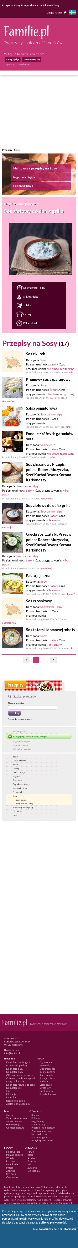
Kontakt (35, 1115)
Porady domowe (48, 1094)
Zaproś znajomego (41, 1131)
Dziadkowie (46, 1084)
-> (53, 659)
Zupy (15, 756)
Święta (9, 1167)
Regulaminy (37, 1121)
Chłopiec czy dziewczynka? (20, 1078)
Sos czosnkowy (39, 601)
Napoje (16, 776)
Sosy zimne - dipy (34, 287)
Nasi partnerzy (39, 1134)
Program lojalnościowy (43, 1127)
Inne (15, 815)
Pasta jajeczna (38, 575)
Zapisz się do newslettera (17, 64)
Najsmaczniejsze (23, 185)
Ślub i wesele (46, 1075)
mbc (69, 426)
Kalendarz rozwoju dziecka (20, 1084)
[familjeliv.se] (72, 13)
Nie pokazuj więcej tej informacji (54, 1229)
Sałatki (16, 764)
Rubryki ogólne (48, 1071)
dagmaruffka (9, 622)
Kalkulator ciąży (14, 1071)
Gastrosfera (8, 401)
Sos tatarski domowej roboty (50, 629)
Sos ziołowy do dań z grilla (33, 211)
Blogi (30, 1154)
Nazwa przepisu (16, 703)
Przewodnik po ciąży (16, 1065)
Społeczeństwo (14, 1121)
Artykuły (32, 1158)
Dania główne (19, 760)
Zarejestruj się (31, 59)
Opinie (10, 1115)
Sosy (43, 360)
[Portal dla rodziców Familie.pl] (26, 37)
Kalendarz (11, 1097)
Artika (70, 648)
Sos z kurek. (36, 354)
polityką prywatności (52, 1222)
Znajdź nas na (54, 12)
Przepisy (7, 149)
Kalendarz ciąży (14, 1068)
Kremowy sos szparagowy (48, 379)
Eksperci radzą (47, 1068)
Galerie (31, 1161)
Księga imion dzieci (16, 1081)
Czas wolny (12, 1177)
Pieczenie (17, 780)
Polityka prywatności (42, 1140)
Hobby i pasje (13, 1124)
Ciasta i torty (19, 772)
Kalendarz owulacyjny (18, 1062)
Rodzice (44, 1081)
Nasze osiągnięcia (41, 1137)
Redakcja (48, 498)
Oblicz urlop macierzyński (19, 1075)
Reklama (36, 1118)
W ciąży (10, 1158)
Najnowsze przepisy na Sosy (35, 168)
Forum (30, 1151)
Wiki (29, 1164)
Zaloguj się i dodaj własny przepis (30, 736)
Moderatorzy (38, 1124)
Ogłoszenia (46, 1062)
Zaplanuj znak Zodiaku (18, 1103)
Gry (8, 1091)
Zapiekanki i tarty (21, 784)
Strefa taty (45, 1087)
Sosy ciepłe (47, 445)
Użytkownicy (46, 1091)
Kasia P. (71, 594)
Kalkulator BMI (14, 1087)
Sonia (70, 372)
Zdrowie (10, 1170)
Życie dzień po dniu (16, 1118)
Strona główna (20, 731)
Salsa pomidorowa (41, 408)
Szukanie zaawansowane (20, 719)
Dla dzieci (17, 811)
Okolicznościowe (15, 1127)
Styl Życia (11, 1174)
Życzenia (32, 1167)
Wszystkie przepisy (22, 749)
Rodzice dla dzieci (15, 1100)
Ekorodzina (45, 1065)
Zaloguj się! (12, 59)
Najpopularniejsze (24, 177)
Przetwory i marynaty (23, 807)
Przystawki (18, 792)
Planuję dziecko (48, 1078)
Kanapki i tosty (20, 788)
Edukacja (11, 1094)
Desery (16, 768)
